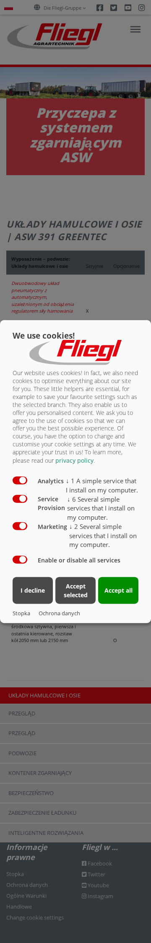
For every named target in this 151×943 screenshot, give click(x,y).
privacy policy (74, 460)
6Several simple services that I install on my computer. (101, 508)
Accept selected (76, 590)
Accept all (118, 590)
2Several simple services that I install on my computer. (103, 535)
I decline (33, 590)
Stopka (21, 613)
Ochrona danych (59, 613)
